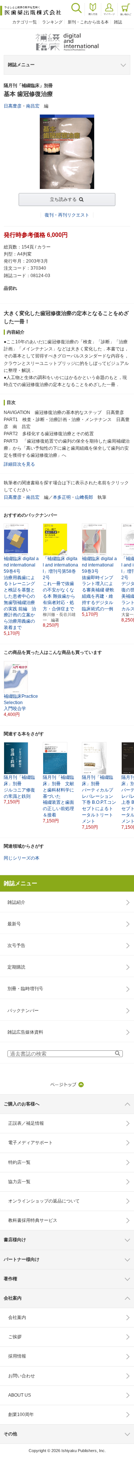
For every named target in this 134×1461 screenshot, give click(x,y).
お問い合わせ (21, 1375)
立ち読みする (63, 199)
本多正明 (62, 497)
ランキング (52, 22)
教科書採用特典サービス (32, 1220)
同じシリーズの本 (21, 858)
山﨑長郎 (84, 497)
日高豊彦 (13, 106)
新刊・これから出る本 (88, 22)
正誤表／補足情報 (26, 1123)
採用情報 (17, 1356)
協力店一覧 (19, 1181)
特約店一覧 (19, 1162)
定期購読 (16, 967)
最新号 (14, 924)
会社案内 (17, 1317)
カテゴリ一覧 (24, 22)
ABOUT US (19, 1395)
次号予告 (16, 945)
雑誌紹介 (16, 902)
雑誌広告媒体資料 (25, 1032)
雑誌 (118, 22)
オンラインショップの (44, 1201)
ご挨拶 (15, 1336)
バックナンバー (23, 1010)
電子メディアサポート (30, 1142)
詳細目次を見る (19, 464)
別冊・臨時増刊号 (25, 988)
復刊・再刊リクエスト (67, 215)
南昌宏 (32, 106)
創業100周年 (21, 1414)
